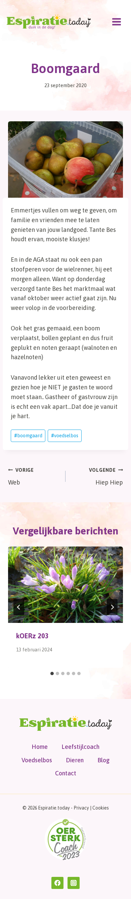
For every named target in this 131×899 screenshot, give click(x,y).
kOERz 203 (32, 636)
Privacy (81, 808)
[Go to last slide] (18, 607)
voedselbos (64, 435)
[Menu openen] (116, 21)
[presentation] (65, 585)
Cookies (100, 808)
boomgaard (28, 435)
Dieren (75, 760)
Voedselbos (36, 760)
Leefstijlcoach (80, 746)
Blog (103, 760)
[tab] (52, 673)
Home (40, 746)
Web (21, 476)
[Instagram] (74, 883)
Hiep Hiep (106, 476)
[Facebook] (57, 883)
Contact (65, 773)
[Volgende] (112, 607)
